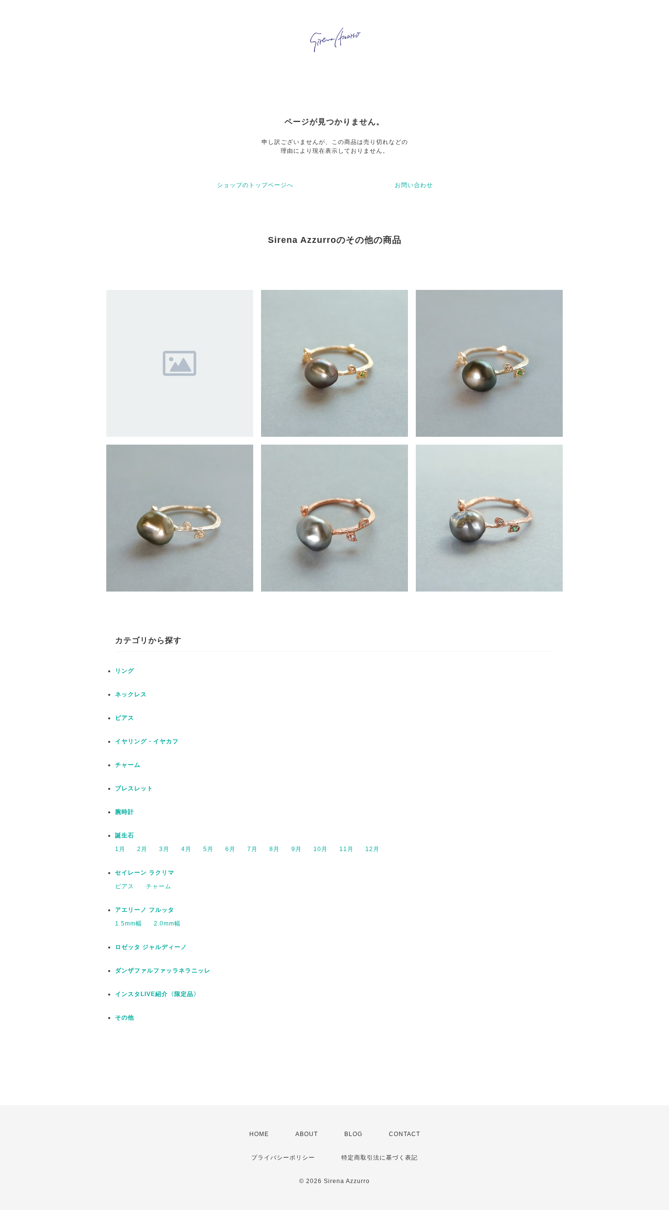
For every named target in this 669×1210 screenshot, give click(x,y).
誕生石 (124, 835)
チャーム (128, 764)
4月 (186, 849)
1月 (120, 849)
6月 (230, 849)
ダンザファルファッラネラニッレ (163, 970)
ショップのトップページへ (255, 185)
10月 (320, 849)
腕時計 (124, 811)
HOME (259, 1134)
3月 (164, 849)
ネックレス (131, 694)
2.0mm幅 (167, 923)
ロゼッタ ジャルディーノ (151, 947)
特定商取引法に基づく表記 (379, 1157)
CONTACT (404, 1134)
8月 (274, 849)
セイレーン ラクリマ (144, 872)
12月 (372, 849)
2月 (142, 849)
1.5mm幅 (128, 923)
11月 (346, 849)
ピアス (124, 717)
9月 (296, 849)
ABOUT (306, 1134)
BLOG (353, 1134)
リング (124, 670)
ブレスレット (134, 788)
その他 (124, 1017)
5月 (208, 849)
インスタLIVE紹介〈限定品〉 (157, 994)
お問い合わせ (414, 185)
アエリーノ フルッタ (144, 909)
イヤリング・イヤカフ (147, 741)
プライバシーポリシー (283, 1157)
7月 (252, 849)
